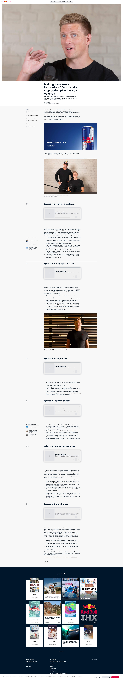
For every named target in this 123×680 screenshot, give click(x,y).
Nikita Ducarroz (68, 533)
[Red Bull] (8, 1)
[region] (61, 677)
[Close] (121, 676)
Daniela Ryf (63, 474)
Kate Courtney (47, 290)
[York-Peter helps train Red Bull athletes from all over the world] (70, 330)
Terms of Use (37, 676)
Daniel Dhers (49, 474)
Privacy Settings (97, 677)
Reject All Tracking (106, 677)
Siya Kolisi (74, 232)
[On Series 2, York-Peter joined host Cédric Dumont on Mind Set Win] (70, 176)
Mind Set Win (60, 109)
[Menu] (2, 1)
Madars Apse (55, 474)
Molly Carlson (62, 533)
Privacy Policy (30, 676)
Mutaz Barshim (55, 290)
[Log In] (121, 1)
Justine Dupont (54, 233)
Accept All (115, 677)
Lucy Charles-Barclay (53, 533)
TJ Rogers (78, 288)
